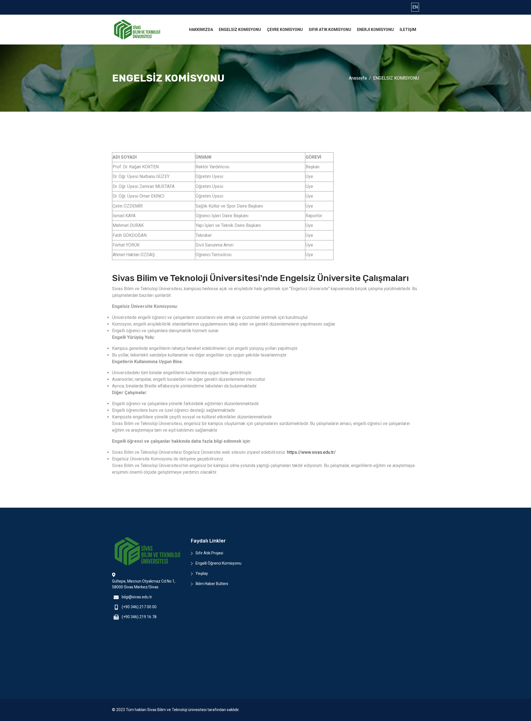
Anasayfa (358, 78)
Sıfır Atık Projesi (209, 553)
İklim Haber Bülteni (212, 583)
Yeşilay (202, 573)
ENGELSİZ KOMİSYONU (240, 29)
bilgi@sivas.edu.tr (137, 597)
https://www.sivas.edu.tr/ (311, 452)
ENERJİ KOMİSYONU (375, 29)
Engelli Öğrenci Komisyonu (218, 563)
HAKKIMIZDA (201, 29)
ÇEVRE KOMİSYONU (285, 29)
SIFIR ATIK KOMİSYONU (330, 29)
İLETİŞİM (408, 29)
